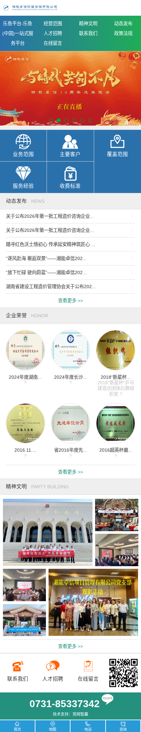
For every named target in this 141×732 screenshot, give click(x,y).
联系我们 (88, 33)
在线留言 (53, 43)
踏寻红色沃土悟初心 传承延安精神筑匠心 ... (50, 244)
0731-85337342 (65, 703)
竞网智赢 (80, 714)
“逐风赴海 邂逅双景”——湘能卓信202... (46, 258)
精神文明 (88, 23)
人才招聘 (53, 33)
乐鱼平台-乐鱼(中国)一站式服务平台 (17, 33)
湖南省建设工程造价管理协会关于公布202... (51, 286)
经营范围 (53, 23)
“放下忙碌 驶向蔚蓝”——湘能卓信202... (46, 272)
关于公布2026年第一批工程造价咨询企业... (50, 216)
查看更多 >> (70, 300)
